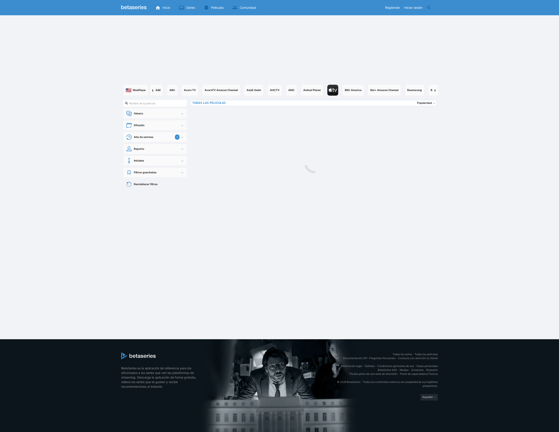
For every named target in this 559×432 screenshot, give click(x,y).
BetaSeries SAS (387, 370)
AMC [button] (291, 90)
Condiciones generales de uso (395, 366)
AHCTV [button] (275, 90)
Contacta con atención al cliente (418, 358)
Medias (404, 370)
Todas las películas (426, 354)
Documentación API (355, 358)
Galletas (370, 366)
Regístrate (392, 7)
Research (432, 370)
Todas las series (402, 354)
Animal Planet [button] (312, 90)
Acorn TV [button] (190, 90)
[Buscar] (429, 7)
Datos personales (427, 366)
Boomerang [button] (414, 90)
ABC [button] (172, 90)
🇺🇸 (136, 90)
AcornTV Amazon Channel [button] (221, 90)
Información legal (351, 366)
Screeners (417, 370)
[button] (332, 90)
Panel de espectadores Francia (419, 373)
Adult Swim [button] (254, 90)
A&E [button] (158, 90)
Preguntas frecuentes (382, 358)
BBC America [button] (353, 90)
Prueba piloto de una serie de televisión (373, 373)
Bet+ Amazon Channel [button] (384, 90)
